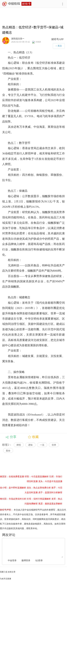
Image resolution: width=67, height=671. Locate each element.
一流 (42, 445)
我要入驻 (3, 572)
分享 (13, 437)
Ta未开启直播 (5, 579)
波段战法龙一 (17, 38)
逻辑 (30, 445)
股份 (8, 451)
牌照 (19, 445)
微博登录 (26, 560)
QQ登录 (39, 560)
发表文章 (11, 572)
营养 (54, 445)
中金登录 (12, 560)
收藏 (35, 437)
